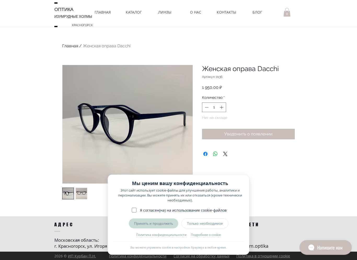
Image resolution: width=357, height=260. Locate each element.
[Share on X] (225, 154)
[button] (133, 12)
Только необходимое (205, 223)
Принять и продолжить (153, 223)
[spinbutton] (214, 107)
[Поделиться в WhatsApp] (215, 154)
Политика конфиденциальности (161, 235)
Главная (70, 45)
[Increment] (222, 107)
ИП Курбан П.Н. (82, 255)
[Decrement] (206, 107)
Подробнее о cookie (206, 235)
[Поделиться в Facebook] (205, 154)
